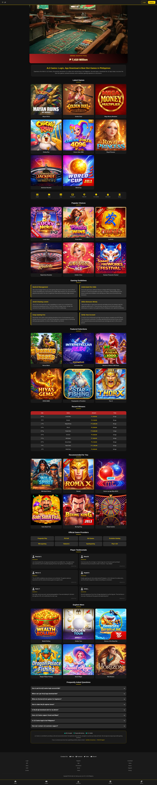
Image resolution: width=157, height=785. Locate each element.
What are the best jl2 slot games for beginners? (46, 699)
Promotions (78, 765)
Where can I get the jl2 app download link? (45, 693)
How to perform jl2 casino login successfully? (46, 688)
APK (27, 763)
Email (72, 756)
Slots (27, 765)
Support (130, 768)
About (78, 768)
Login (144, 2)
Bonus (130, 765)
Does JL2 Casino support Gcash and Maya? (45, 715)
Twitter (87, 756)
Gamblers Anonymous (91, 740)
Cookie (27, 770)
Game (130, 763)
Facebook (79, 756)
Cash (27, 768)
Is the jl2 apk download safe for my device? (45, 710)
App (78, 763)
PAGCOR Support (101, 740)
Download (130, 760)
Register (151, 2)
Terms (78, 770)
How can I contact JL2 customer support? (45, 726)
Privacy (130, 770)
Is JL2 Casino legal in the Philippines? (43, 720)
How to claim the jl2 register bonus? (43, 704)
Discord (94, 756)
